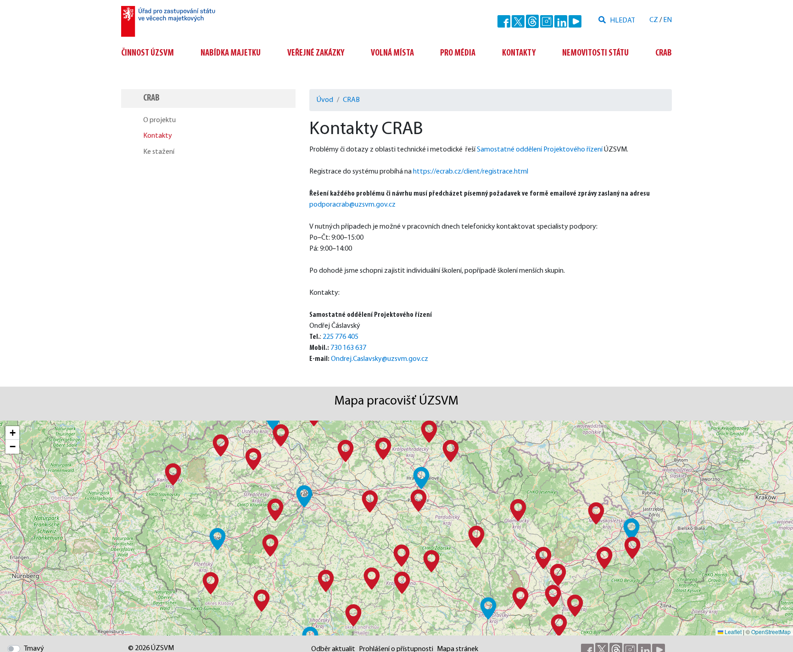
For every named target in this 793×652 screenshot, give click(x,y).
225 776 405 (340, 337)
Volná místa (392, 53)
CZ (653, 20)
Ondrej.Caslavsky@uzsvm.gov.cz (379, 359)
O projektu (159, 120)
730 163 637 (348, 348)
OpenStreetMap (771, 631)
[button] (304, 496)
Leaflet (732, 631)
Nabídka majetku (231, 53)
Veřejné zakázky (315, 53)
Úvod (325, 100)
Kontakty (519, 53)
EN (667, 20)
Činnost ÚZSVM (147, 53)
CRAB (663, 53)
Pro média (457, 53)
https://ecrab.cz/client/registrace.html (470, 171)
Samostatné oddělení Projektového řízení (540, 149)
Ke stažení (158, 152)
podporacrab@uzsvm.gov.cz (352, 204)
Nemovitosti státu (595, 53)
